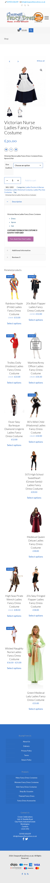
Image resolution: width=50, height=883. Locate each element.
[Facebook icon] (22, 5)
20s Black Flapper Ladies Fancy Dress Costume (36, 307)
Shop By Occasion (26, 791)
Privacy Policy (26, 751)
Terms (26, 755)
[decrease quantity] (7, 180)
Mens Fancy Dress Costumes (26, 778)
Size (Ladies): (9, 166)
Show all (41, 61)
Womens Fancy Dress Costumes (26, 782)
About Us (26, 742)
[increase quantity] (18, 180)
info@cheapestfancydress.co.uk (33, 2)
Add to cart (30, 180)
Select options (14, 323)
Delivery (26, 746)
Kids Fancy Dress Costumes (26, 787)
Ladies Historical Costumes (23, 190)
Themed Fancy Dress (26, 796)
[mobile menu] (46, 17)
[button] (41, 70)
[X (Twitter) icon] (25, 5)
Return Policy (26, 760)
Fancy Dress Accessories (26, 801)
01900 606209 (12, 2)
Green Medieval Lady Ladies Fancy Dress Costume (36, 696)
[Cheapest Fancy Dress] (25, 17)
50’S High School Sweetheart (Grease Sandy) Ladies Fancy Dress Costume (34, 481)
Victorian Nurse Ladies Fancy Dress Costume (20, 195)
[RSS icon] (28, 5)
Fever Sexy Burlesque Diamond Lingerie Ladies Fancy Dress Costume (14, 429)
